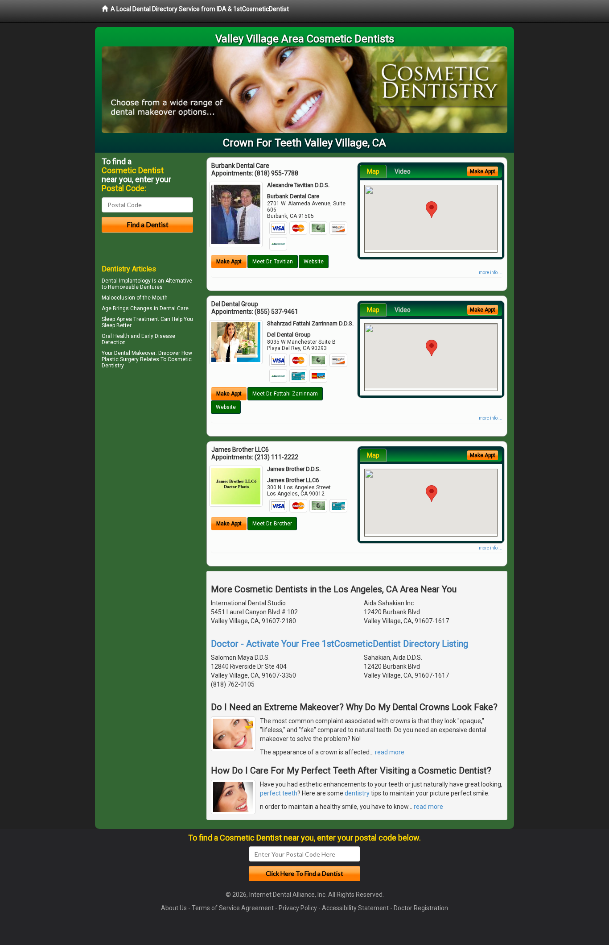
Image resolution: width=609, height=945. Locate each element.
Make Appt (229, 261)
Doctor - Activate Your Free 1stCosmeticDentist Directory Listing (339, 643)
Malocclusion (118, 298)
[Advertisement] (147, 449)
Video (403, 171)
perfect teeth (278, 793)
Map (373, 171)
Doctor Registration (421, 908)
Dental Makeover (135, 353)
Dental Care (174, 308)
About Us (174, 908)
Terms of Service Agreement (233, 908)
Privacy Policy (298, 908)
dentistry (357, 793)
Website (314, 261)
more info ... (490, 272)
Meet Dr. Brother (272, 523)
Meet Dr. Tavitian (272, 261)
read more (389, 752)
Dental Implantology (126, 281)
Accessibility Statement (355, 908)
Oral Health (115, 336)
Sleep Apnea (117, 319)
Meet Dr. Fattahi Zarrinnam (285, 394)
